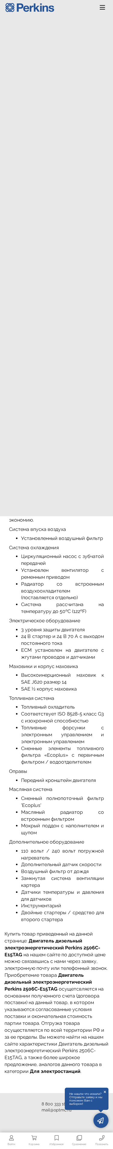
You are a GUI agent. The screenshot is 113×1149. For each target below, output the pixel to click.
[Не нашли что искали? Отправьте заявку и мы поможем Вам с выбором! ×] (100, 1120)
